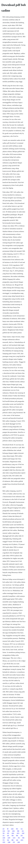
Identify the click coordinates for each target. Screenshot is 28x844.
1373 (14, 837)
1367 (23, 833)
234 (21, 835)
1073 (18, 833)
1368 (9, 842)
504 (12, 835)
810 (8, 831)
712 (21, 828)
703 (3, 833)
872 (17, 828)
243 (8, 835)
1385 (18, 842)
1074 (22, 840)
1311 (4, 831)
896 (12, 840)
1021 (13, 833)
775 (3, 840)
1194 (4, 837)
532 (8, 840)
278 (14, 842)
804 (23, 837)
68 (7, 828)
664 (17, 835)
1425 (12, 828)
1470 (9, 837)
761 (19, 837)
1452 (13, 831)
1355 (4, 842)
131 (3, 835)
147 (3, 828)
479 (8, 833)
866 (18, 831)
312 (23, 831)
